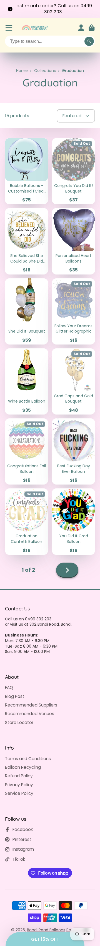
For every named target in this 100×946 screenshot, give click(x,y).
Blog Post (14, 696)
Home (22, 70)
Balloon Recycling (23, 767)
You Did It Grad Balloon (73, 521)
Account (81, 27)
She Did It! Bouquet (26, 311)
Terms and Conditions (28, 759)
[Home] (34, 28)
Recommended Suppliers (31, 705)
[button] (45, 939)
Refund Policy (19, 776)
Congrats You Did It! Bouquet (73, 171)
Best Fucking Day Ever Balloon (73, 451)
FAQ (9, 687)
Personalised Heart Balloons (73, 241)
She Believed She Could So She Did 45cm (26, 241)
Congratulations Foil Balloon (26, 451)
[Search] (89, 41)
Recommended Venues (29, 714)
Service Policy (19, 793)
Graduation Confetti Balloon (26, 521)
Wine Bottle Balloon (26, 381)
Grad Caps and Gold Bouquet (73, 381)
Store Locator (19, 722)
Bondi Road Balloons (46, 930)
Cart (91, 27)
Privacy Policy (19, 785)
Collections (45, 70)
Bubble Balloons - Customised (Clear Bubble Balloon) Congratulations (26, 171)
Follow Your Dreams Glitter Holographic (73, 311)
